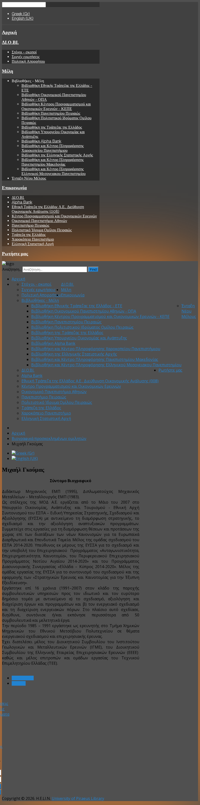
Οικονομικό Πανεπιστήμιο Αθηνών (39, 220)
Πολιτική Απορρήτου (28, 61)
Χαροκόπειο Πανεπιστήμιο (33, 239)
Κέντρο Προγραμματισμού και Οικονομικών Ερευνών (54, 216)
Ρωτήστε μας (15, 253)
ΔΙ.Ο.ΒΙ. (10, 42)
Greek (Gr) (21, 13)
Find (93, 269)
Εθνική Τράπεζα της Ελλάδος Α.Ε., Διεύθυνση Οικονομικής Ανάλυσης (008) (48, 209)
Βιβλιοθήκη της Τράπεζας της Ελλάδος (51, 127)
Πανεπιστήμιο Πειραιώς (30, 225)
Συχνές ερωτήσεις (26, 56)
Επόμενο (19, 683)
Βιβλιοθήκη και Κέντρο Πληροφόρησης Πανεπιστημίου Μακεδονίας (52, 162)
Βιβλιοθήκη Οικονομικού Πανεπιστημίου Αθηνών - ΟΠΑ (83, 311)
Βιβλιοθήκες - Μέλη (40, 300)
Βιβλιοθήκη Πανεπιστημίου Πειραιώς (50, 113)
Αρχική (9, 32)
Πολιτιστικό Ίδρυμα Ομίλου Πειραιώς (42, 230)
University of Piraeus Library (78, 798)
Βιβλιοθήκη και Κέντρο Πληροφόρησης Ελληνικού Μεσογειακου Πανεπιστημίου (53, 171)
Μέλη (7, 71)
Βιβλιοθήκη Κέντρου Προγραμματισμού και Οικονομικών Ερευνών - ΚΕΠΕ (56, 106)
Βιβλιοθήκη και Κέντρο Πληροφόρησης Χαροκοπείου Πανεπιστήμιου (52, 148)
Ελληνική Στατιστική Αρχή (33, 244)
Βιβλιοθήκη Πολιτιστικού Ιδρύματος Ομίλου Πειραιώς (82, 327)
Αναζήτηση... (11, 269)
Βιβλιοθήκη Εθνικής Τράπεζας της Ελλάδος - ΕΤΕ (76, 305)
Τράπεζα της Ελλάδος (29, 234)
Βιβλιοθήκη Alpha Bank (41, 141)
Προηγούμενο (23, 678)
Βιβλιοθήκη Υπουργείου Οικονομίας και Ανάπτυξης (79, 338)
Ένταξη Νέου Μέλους (29, 178)
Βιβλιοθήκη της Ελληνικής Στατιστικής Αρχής (57, 155)
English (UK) (22, 18)
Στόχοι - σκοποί (24, 52)
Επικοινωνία (14, 187)
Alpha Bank (22, 202)
